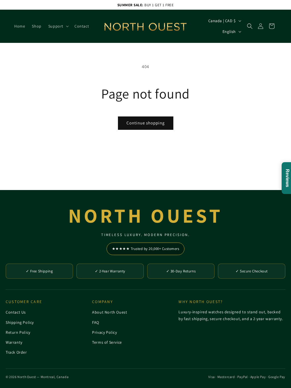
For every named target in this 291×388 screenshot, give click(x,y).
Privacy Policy (104, 332)
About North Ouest (109, 312)
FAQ (95, 322)
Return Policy (18, 332)
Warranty (14, 342)
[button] (58, 26)
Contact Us (16, 312)
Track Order (16, 352)
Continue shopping (145, 123)
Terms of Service (107, 342)
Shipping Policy (20, 322)
